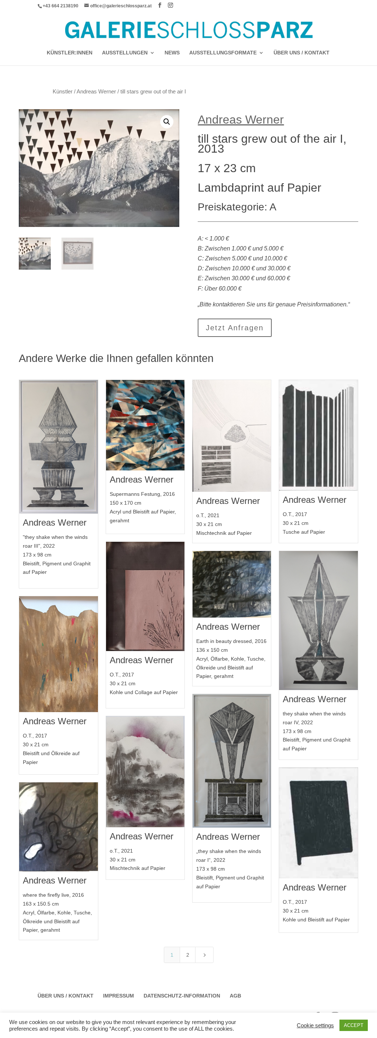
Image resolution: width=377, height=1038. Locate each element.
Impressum (118, 996)
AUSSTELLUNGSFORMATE (223, 53)
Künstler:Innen (69, 53)
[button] (166, 121)
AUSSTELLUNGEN (125, 53)
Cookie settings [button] (315, 1025)
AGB (235, 996)
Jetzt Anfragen (235, 328)
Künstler (63, 92)
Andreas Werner (96, 92)
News (172, 53)
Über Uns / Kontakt (302, 53)
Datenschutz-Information (182, 996)
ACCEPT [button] (353, 1025)
